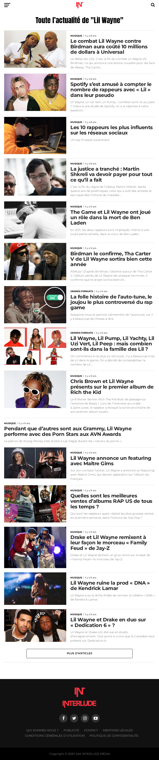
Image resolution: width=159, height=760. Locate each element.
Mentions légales (118, 730)
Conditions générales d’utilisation (55, 735)
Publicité (71, 730)
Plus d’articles (79, 653)
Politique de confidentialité (114, 735)
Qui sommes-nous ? (42, 730)
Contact (91, 730)
